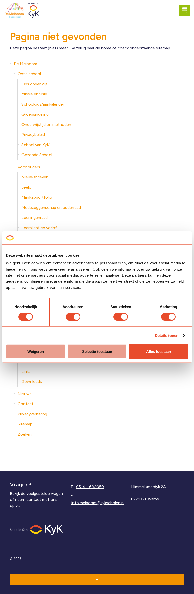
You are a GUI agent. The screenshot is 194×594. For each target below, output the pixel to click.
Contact (25, 403)
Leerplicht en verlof (39, 227)
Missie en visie (34, 94)
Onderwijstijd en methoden (46, 124)
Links (26, 371)
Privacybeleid (33, 134)
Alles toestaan (158, 351)
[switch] (73, 317)
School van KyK (35, 144)
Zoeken (25, 434)
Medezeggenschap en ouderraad (51, 207)
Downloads (31, 381)
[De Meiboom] (14, 10)
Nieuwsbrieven (34, 177)
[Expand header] (186, 10)
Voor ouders (29, 167)
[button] (97, 579)
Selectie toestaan (97, 351)
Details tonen (166, 335)
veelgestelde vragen (45, 493)
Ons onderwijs (34, 83)
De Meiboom (25, 63)
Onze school (29, 73)
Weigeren (35, 351)
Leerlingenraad (34, 217)
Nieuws (25, 393)
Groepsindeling (35, 114)
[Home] (36, 529)
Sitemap (25, 424)
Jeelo (26, 187)
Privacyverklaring (32, 414)
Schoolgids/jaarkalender (42, 104)
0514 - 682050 (90, 486)
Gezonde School (36, 154)
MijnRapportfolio (36, 197)
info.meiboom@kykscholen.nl (97, 502)
